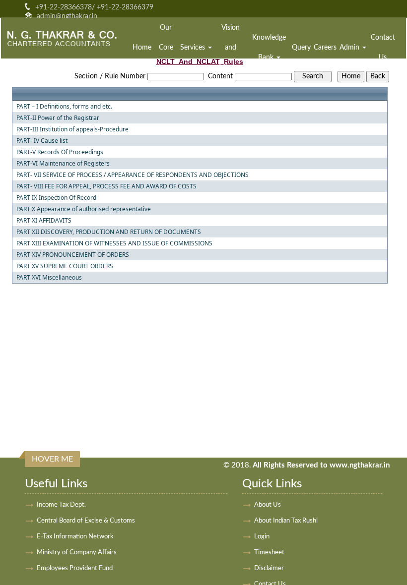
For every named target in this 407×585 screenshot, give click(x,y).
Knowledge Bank (269, 47)
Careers (325, 47)
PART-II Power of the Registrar (57, 118)
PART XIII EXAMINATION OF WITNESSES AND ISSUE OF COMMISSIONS (114, 243)
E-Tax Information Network (75, 536)
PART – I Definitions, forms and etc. (64, 107)
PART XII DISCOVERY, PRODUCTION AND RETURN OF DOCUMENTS (108, 232)
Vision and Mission (230, 47)
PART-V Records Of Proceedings (59, 152)
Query (301, 47)
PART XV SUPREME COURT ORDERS (64, 266)
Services (193, 47)
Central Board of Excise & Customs (86, 521)
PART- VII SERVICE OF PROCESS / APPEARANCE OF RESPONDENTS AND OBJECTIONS (132, 175)
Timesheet (269, 552)
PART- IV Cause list (42, 141)
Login (262, 536)
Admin (350, 47)
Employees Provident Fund (75, 568)
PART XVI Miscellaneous (49, 278)
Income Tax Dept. (61, 505)
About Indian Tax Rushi (286, 521)
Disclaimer (269, 568)
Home (142, 47)
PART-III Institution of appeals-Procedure (72, 129)
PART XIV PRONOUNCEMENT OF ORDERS (72, 255)
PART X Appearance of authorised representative (83, 209)
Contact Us (383, 47)
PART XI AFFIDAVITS (43, 221)
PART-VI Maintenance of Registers (63, 164)
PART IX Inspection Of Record (56, 198)
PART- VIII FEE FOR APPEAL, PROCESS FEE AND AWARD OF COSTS (106, 186)
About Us (267, 505)
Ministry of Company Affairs (77, 552)
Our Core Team (166, 47)
